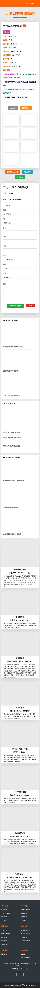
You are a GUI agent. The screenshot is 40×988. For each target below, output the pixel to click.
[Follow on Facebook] (18, 974)
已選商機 (30, 3)
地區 (4, 264)
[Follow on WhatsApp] (22, 974)
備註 (4, 284)
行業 (4, 273)
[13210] (24, 25)
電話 (5, 246)
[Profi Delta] (10, 3)
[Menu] (37, 3)
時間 (4, 219)
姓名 (5, 228)
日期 (4, 210)
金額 (4, 255)
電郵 (4, 237)
